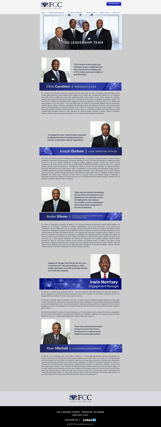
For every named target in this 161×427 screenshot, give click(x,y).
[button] (116, 12)
